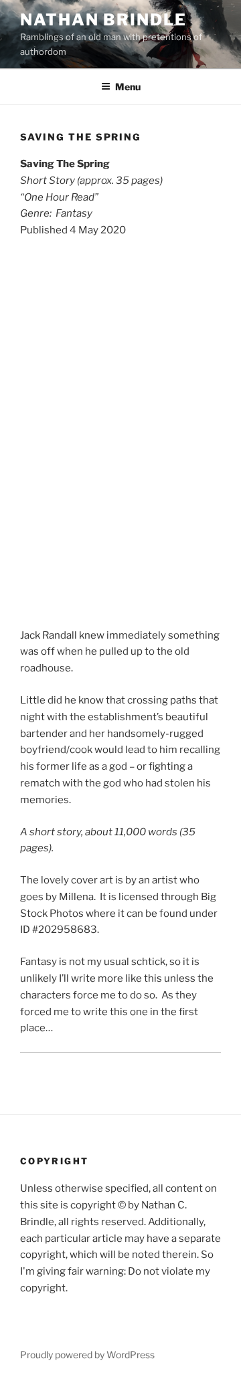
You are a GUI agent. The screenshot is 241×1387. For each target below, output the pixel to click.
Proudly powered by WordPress (87, 1354)
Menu (128, 86)
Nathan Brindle (103, 19)
